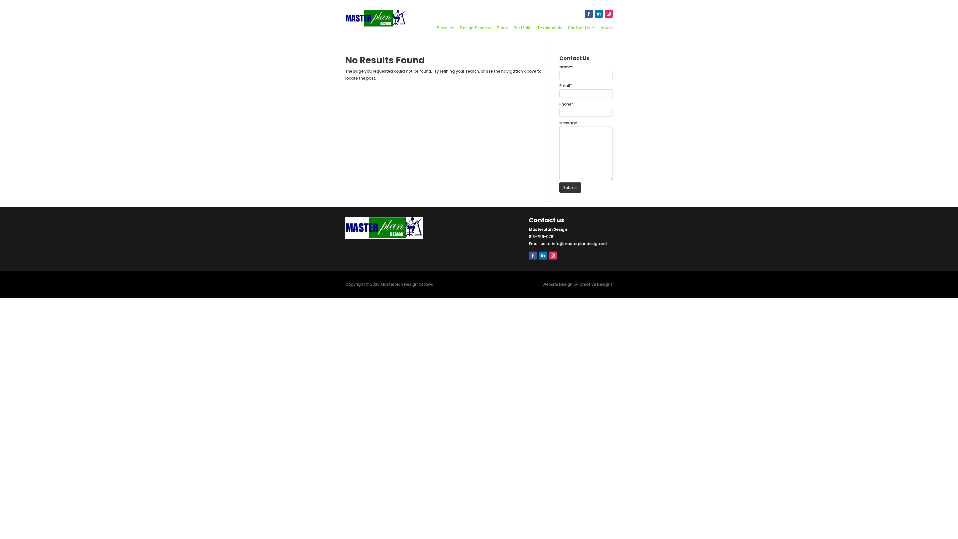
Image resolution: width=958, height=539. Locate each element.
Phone (566, 104)
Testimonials (549, 28)
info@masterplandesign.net (579, 243)
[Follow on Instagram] (609, 14)
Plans (502, 28)
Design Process (475, 28)
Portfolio (522, 28)
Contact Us (579, 28)
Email (565, 85)
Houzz (606, 28)
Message (568, 123)
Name (566, 67)
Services (445, 28)
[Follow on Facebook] (589, 14)
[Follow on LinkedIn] (599, 14)
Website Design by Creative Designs (577, 284)
